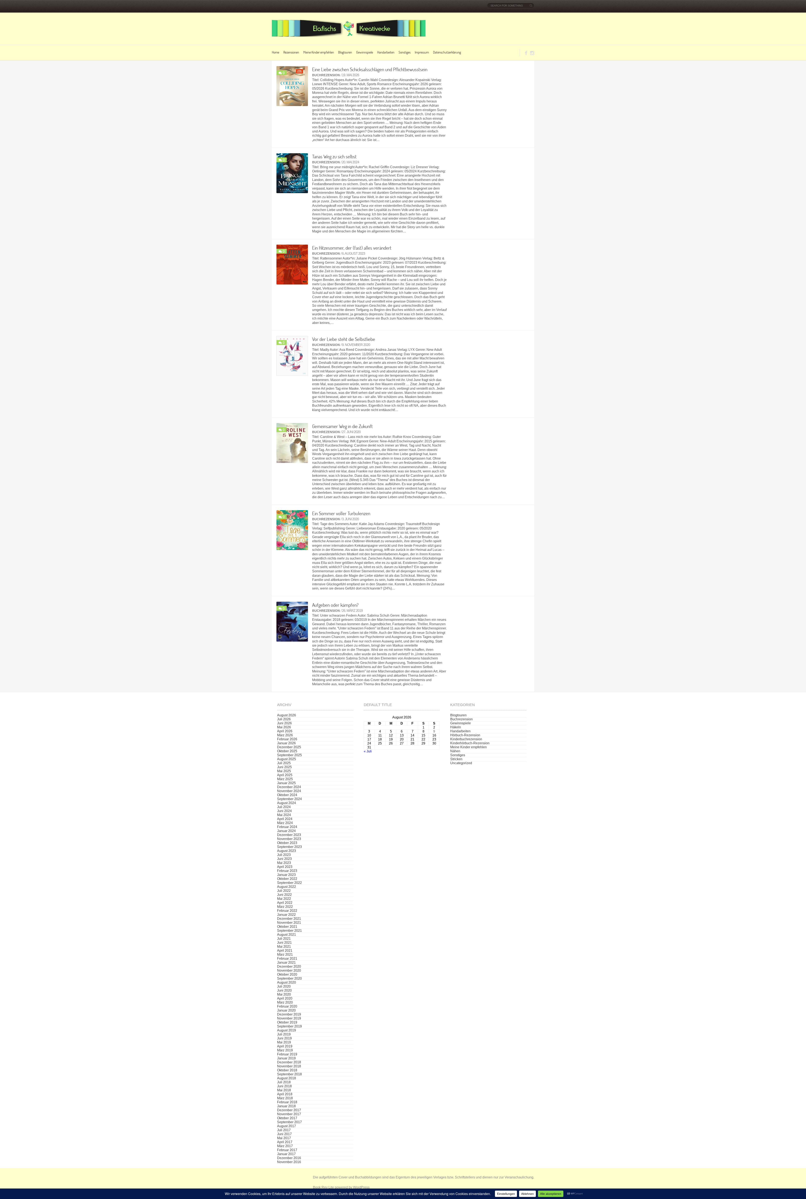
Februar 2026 (287, 739)
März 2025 (285, 779)
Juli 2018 (284, 1082)
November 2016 (289, 1162)
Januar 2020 (286, 1010)
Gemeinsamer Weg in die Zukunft (342, 426)
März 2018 (285, 1098)
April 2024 (284, 819)
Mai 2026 (284, 727)
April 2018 (284, 1094)
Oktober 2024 (287, 795)
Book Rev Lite (323, 1187)
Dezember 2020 (289, 966)
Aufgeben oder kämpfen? (335, 605)
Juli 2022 (284, 890)
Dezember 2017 (289, 1110)
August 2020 (286, 982)
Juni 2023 (284, 859)
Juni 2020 (284, 990)
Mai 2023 (284, 863)
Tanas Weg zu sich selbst (334, 156)
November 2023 (289, 839)
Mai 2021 (284, 946)
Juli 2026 (284, 719)
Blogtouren (345, 52)
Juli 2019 (284, 1034)
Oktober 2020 (287, 974)
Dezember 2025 (289, 747)
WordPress (361, 1187)
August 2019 (286, 1030)
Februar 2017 (287, 1150)
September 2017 (289, 1122)
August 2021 (286, 934)
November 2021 (289, 922)
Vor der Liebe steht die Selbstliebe (343, 339)
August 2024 (286, 803)
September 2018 (289, 1074)
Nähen (455, 751)
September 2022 (289, 883)
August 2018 (286, 1078)
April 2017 (284, 1142)
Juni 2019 (284, 1038)
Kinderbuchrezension (466, 739)
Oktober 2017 (287, 1118)
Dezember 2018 (289, 1062)
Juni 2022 (284, 894)
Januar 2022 (286, 914)
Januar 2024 (286, 831)
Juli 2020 (284, 986)
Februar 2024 (287, 827)
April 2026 (284, 731)
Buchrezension (326, 75)
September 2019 (289, 1026)
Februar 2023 (287, 871)
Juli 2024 (284, 807)
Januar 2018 (286, 1106)
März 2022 (285, 906)
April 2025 (284, 775)
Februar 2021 (287, 958)
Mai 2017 (284, 1138)
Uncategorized (461, 763)
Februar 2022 (287, 910)
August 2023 (286, 851)
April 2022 (284, 902)
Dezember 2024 (289, 787)
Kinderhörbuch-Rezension (469, 743)
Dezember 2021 (289, 918)
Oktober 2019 (287, 1022)
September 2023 (289, 847)
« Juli (368, 751)
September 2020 (289, 978)
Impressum (422, 52)
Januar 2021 (286, 962)
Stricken (456, 759)
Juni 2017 (284, 1134)
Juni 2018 (284, 1086)
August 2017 (286, 1126)
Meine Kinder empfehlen (318, 52)
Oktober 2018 (287, 1070)
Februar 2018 (287, 1102)
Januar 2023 (286, 875)
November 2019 (289, 1018)
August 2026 (286, 715)
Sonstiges (405, 52)
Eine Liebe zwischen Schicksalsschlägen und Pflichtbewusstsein (369, 69)
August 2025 (286, 759)
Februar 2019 (287, 1054)
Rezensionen (291, 52)
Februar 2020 (287, 1006)
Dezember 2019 (289, 1014)
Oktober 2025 (287, 751)
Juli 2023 (284, 855)
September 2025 (289, 755)
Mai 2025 (284, 771)
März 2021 (285, 954)
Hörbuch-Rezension (465, 735)
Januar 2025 (286, 783)
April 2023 (284, 867)
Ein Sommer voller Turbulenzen (341, 513)
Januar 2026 (286, 743)
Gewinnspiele (364, 52)
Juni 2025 (284, 767)
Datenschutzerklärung (447, 52)
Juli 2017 (284, 1130)
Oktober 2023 (287, 843)
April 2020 (284, 998)
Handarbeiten (385, 52)
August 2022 (286, 886)
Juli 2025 (284, 763)
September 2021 (289, 930)
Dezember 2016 (289, 1158)
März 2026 (285, 735)
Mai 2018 (284, 1090)
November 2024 (289, 791)
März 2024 (285, 823)
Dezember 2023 (289, 835)
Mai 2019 (284, 1042)
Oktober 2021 (287, 926)
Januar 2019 (286, 1058)
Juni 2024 (284, 811)
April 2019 (284, 1046)
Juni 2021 (284, 942)
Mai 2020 (284, 994)
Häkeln (455, 727)
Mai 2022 (284, 898)
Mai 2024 (284, 815)
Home (275, 52)
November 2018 (289, 1066)
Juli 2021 (284, 938)
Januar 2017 (286, 1154)
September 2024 (289, 799)
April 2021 (284, 950)
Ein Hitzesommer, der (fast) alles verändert (351, 248)
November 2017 (289, 1114)
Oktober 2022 (287, 879)
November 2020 (289, 970)
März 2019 (285, 1050)
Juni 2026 (284, 723)
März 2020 (285, 1002)
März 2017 (285, 1146)
